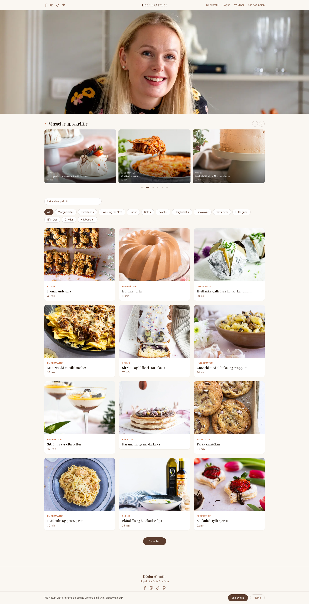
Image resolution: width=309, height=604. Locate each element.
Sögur (226, 4)
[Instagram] (51, 5)
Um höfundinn (256, 4)
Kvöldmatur (87, 212)
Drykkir (69, 219)
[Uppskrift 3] (153, 187)
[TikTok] (57, 5)
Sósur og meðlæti (112, 212)
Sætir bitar (222, 212)
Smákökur (203, 212)
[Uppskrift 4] (158, 187)
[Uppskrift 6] (167, 187)
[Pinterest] (63, 5)
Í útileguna (241, 212)
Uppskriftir (212, 4)
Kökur (147, 212)
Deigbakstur (182, 212)
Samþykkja (238, 597)
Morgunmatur (65, 212)
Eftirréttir (52, 219)
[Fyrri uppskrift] (255, 124)
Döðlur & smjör (154, 4)
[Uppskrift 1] (142, 187)
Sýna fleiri (154, 541)
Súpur (133, 212)
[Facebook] (45, 5)
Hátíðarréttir (87, 219)
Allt (49, 212)
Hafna (257, 597)
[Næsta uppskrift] (262, 124)
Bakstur (163, 212)
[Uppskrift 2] (147, 187)
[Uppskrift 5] (162, 187)
